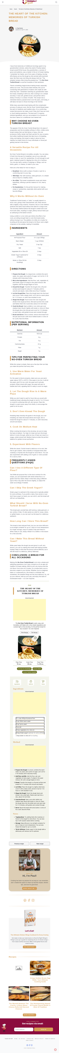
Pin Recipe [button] (34, 632)
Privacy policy (39, 1038)
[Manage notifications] (55, 1049)
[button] (43, 718)
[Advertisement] (29, 609)
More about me (28, 888)
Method (31, 684)
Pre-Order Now (29, 947)
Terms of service (50, 1038)
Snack (15, 9)
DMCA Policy (29, 1040)
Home (11, 9)
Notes (43, 684)
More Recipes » (29, 1014)
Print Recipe (24, 632)
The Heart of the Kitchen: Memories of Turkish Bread (30, 9)
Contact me (30, 1038)
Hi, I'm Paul (22, 1038)
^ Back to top (8, 1038)
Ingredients (17, 684)
